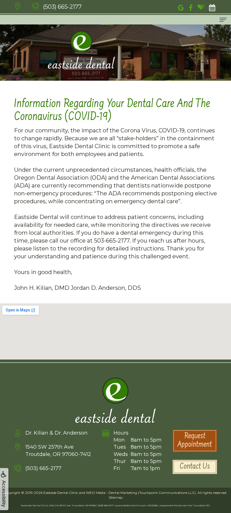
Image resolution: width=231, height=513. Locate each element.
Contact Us (195, 467)
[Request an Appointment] (212, 7)
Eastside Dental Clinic (60, 493)
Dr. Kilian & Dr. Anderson (56, 433)
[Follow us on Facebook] (190, 7)
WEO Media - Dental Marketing (111, 493)
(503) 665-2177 (62, 6)
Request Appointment (194, 440)
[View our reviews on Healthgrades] (201, 7)
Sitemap (116, 497)
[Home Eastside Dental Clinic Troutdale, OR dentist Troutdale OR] (81, 49)
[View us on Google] (181, 7)
